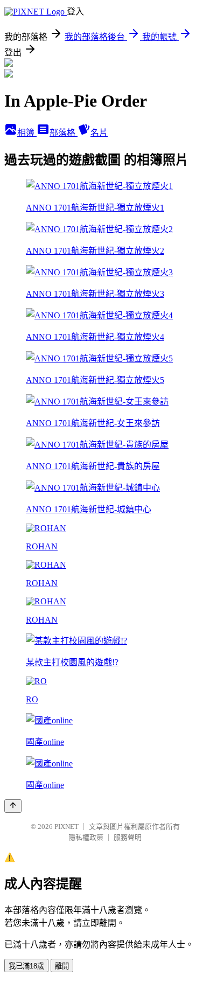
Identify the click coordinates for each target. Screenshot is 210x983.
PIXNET (66, 826)
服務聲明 (128, 837)
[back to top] (13, 806)
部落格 (64, 132)
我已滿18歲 (26, 966)
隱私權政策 (85, 837)
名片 (99, 132)
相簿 (27, 132)
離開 (62, 966)
